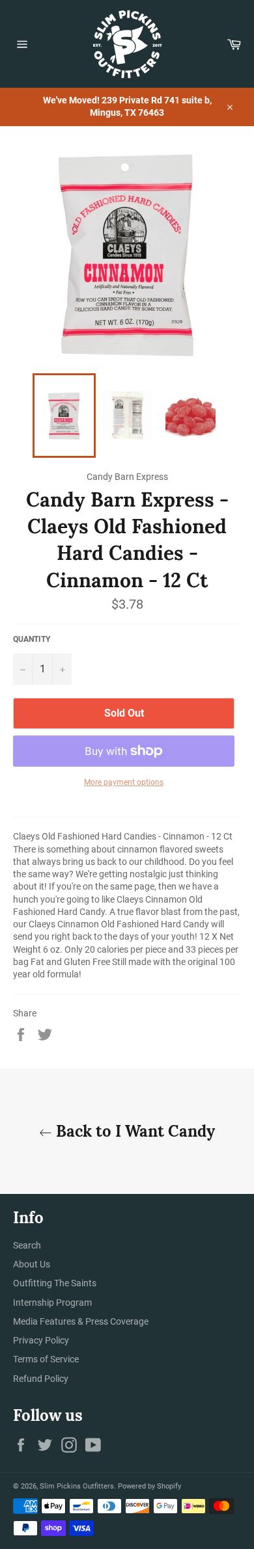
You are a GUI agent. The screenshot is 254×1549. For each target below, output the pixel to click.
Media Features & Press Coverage (80, 1321)
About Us (31, 1264)
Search (27, 1245)
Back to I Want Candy (133, 1131)
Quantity (31, 639)
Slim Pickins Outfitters (77, 1486)
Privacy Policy (41, 1340)
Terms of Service (46, 1359)
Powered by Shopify (149, 1486)
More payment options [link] (123, 782)
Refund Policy (40, 1378)
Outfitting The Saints (54, 1283)
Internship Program (52, 1302)
